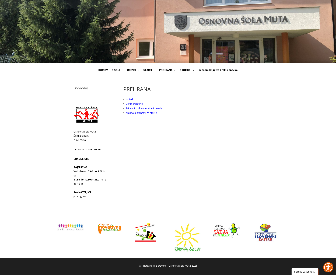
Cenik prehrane (134, 103)
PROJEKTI (185, 70)
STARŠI (147, 70)
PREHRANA (166, 70)
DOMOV (103, 70)
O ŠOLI (116, 70)
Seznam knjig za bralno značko (218, 70)
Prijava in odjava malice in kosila (144, 108)
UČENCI (131, 70)
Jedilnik (130, 99)
